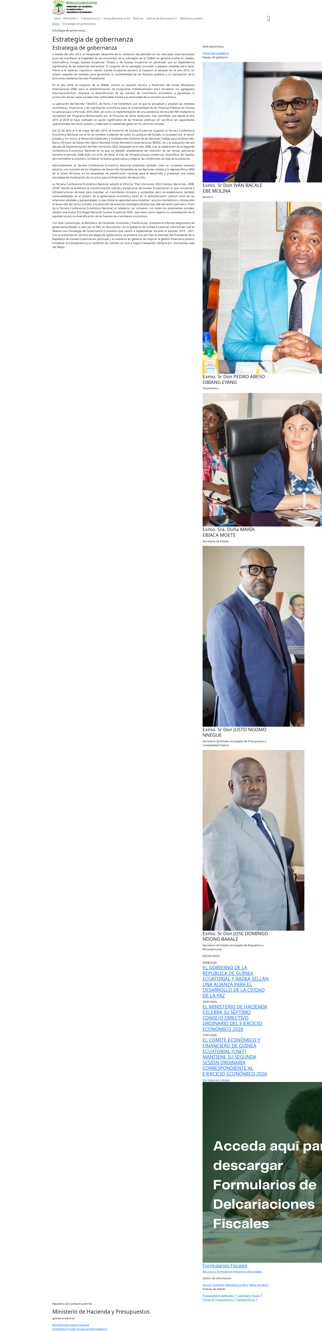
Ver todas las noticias (216, 1080)
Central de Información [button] (161, 18)
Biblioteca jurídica (191, 18)
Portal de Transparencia (219, 1300)
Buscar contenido (214, 1285)
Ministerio (58, 1325)
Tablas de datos (259, 1285)
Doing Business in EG (117, 18)
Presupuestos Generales (220, 1296)
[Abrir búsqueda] (268, 18)
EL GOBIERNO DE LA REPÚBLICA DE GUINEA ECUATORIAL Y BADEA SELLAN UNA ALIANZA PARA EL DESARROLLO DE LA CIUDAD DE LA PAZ (236, 981)
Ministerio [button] (69, 18)
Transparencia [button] (90, 18)
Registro (102, 1329)
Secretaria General (77, 1325)
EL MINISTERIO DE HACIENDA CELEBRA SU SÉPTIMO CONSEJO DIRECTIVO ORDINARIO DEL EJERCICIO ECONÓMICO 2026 (235, 1017)
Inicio (57, 18)
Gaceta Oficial (247, 1300)
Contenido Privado (64, 1329)
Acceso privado (86, 1329)
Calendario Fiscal (250, 1296)
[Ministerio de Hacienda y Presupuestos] (75, 7)
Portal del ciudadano (216, 53)
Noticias (138, 18)
